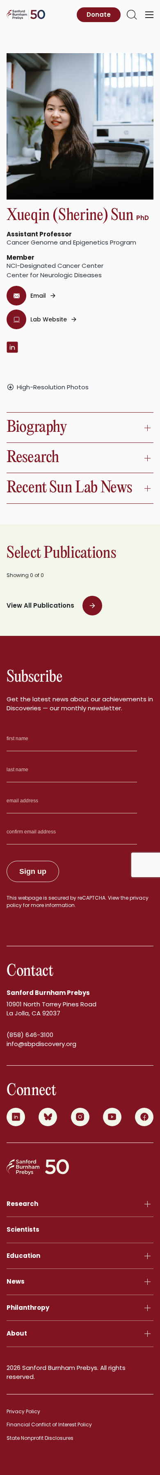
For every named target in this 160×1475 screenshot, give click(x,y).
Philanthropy (28, 1307)
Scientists (23, 1229)
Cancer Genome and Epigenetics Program (71, 242)
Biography (37, 427)
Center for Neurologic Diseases (54, 275)
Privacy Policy (23, 1411)
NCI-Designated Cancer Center (55, 265)
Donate (99, 14)
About (17, 1333)
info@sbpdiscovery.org (41, 1043)
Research (33, 458)
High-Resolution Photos (53, 387)
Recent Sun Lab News (69, 488)
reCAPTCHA (91, 897)
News (16, 1281)
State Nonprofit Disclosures (40, 1438)
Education (23, 1255)
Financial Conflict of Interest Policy (49, 1424)
